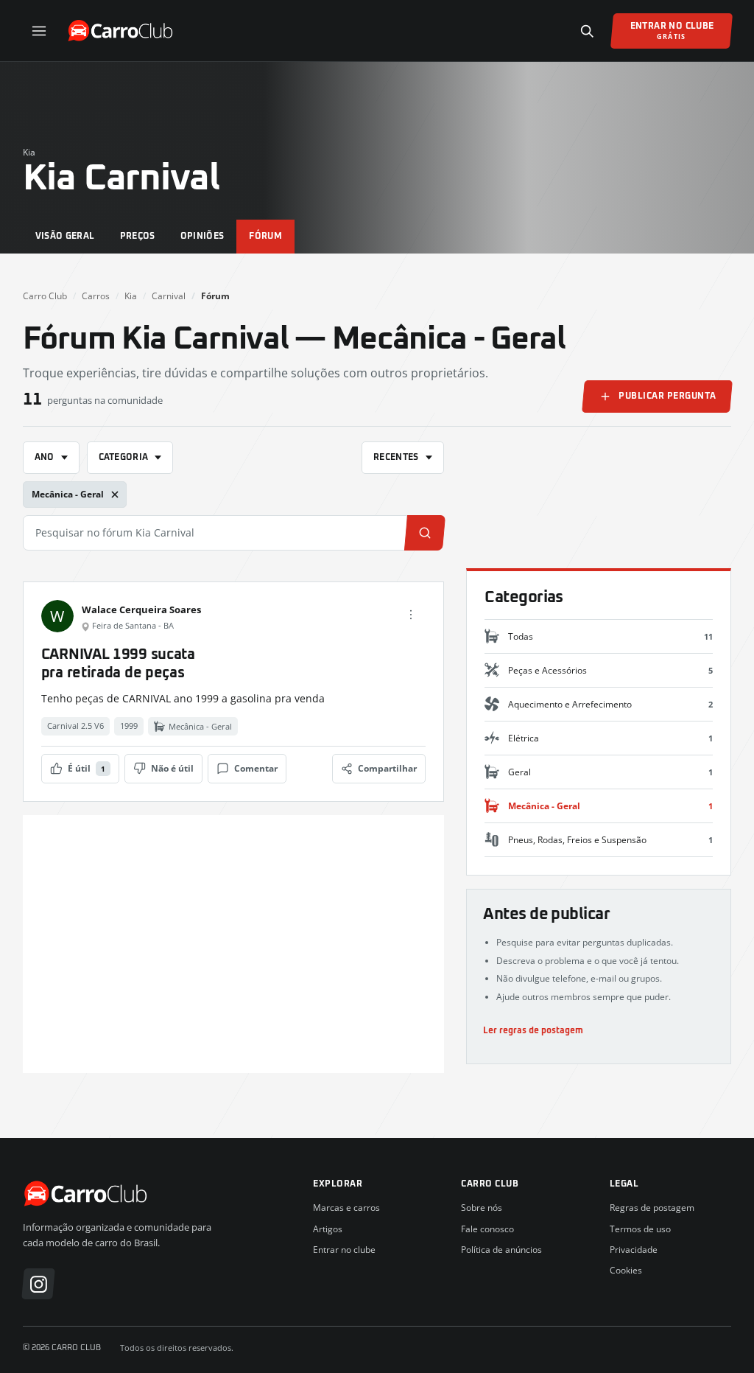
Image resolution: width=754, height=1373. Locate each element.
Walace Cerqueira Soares (141, 609)
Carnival (169, 296)
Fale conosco (487, 1229)
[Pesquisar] (424, 533)
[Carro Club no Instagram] (38, 1283)
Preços (137, 236)
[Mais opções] (411, 614)
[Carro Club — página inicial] (122, 31)
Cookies (626, 1270)
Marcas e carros (346, 1207)
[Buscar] (587, 31)
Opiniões (202, 236)
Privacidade (634, 1249)
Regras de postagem (652, 1207)
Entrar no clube (344, 1249)
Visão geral (65, 236)
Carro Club (45, 296)
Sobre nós (481, 1207)
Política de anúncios (501, 1249)
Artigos (327, 1229)
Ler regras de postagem (533, 1031)
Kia (29, 152)
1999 (129, 725)
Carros (96, 296)
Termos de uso (640, 1229)
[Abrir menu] (39, 31)
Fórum (265, 236)
